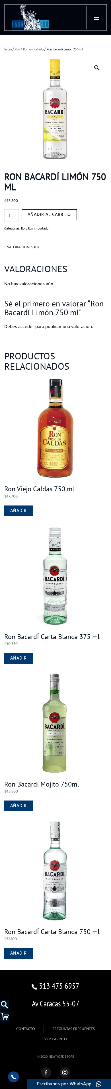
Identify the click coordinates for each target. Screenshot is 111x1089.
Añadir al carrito (49, 214)
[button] (96, 17)
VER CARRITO (55, 1039)
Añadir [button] (18, 511)
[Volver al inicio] (30, 17)
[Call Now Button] (13, 1076)
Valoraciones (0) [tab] (23, 247)
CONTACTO (25, 1028)
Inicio (8, 49)
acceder (26, 327)
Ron (17, 49)
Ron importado (33, 49)
